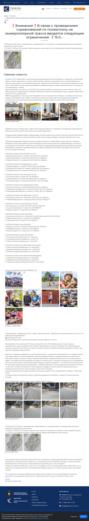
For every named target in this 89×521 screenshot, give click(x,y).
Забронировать (79, 8)
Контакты (66, 2)
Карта (59, 2)
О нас (25, 2)
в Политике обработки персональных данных (35, 518)
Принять (83, 516)
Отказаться (74, 516)
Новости (51, 2)
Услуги (70, 8)
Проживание (56, 8)
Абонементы (49, 8)
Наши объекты (63, 8)
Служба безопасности (39, 505)
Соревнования (41, 2)
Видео (7, 479)
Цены (32, 2)
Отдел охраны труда (39, 502)
